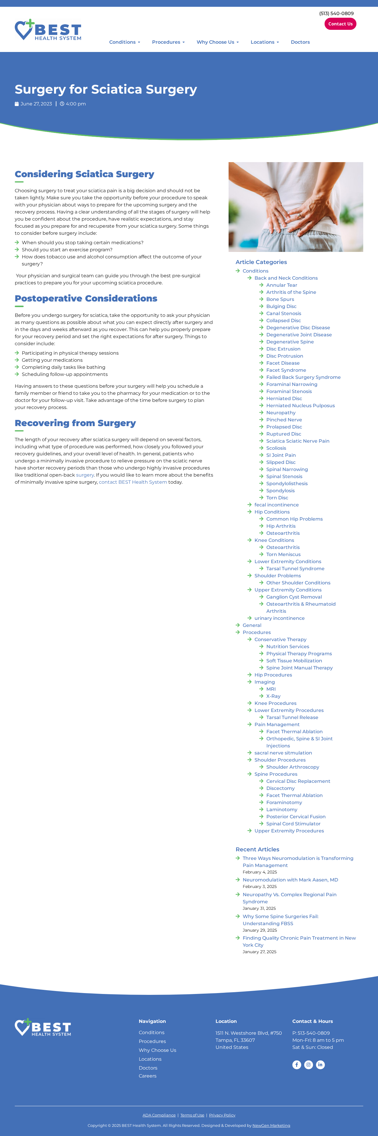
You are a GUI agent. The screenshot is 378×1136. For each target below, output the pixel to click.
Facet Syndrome (286, 370)
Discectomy (280, 788)
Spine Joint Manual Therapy (299, 668)
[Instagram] (308, 1064)
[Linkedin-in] (320, 1064)
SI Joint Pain (281, 455)
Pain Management (277, 724)
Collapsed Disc (283, 320)
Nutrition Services (287, 646)
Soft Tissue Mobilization (294, 661)
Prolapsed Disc (284, 427)
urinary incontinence (280, 618)
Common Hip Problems (294, 519)
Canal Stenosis (283, 313)
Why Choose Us (215, 42)
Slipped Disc (281, 462)
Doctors (300, 42)
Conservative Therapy (281, 639)
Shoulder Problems (278, 575)
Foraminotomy (284, 802)
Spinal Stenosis (284, 476)
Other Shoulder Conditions (298, 583)
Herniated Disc (284, 398)
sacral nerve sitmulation (283, 753)
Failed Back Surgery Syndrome (303, 377)
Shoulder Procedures (280, 760)
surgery (85, 475)
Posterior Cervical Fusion (296, 816)
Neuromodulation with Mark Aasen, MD (290, 880)
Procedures (166, 42)
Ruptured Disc (283, 434)
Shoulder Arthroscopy (292, 767)
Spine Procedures (276, 774)
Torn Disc (277, 498)
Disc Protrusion (284, 356)
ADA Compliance (159, 1115)
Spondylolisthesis (287, 483)
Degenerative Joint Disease (299, 335)
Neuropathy (281, 412)
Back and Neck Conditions (286, 278)
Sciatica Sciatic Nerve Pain (298, 441)
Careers (148, 1076)
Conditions (122, 42)
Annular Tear (281, 285)
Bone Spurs (280, 299)
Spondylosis (280, 490)
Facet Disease (283, 363)
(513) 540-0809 (336, 13)
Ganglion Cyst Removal (294, 597)
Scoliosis (276, 448)
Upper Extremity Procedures (289, 831)
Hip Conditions (272, 512)
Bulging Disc (281, 306)
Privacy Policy (222, 1115)
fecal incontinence (277, 505)
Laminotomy (281, 809)
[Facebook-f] (296, 1064)
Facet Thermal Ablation (294, 731)
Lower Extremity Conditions (288, 561)
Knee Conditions (274, 540)
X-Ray (273, 696)
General (252, 625)
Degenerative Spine (290, 342)
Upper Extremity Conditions (288, 590)
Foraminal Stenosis (289, 391)
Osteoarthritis (283, 533)
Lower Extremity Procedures (289, 710)
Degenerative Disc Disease (298, 327)
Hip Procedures (273, 675)
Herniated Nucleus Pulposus (300, 405)
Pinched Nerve (284, 420)
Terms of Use (192, 1115)
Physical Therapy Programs (299, 653)
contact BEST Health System (133, 482)
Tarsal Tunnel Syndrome (295, 568)
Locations (262, 42)
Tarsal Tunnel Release (292, 717)
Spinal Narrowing (287, 469)
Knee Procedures (275, 703)
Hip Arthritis (281, 526)
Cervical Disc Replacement (298, 781)
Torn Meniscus (283, 554)
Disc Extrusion (283, 349)
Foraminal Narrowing (291, 384)
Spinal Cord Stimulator (293, 824)
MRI (271, 689)
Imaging (265, 682)
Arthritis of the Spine (291, 292)
